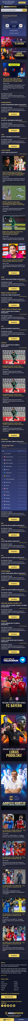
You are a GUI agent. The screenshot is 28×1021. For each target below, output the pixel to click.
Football (3, 988)
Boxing (15, 981)
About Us (16, 989)
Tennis (2, 989)
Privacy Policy (4, 984)
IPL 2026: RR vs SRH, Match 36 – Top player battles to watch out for (14, 858)
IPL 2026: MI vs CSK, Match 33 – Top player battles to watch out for (13, 914)
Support (16, 985)
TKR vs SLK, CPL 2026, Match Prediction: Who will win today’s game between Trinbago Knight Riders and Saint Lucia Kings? (13, 80)
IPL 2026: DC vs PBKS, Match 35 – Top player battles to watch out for (14, 831)
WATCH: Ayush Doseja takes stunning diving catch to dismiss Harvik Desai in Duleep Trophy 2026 (13, 203)
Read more (14, 114)
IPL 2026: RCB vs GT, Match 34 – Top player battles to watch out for (14, 886)
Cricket (2, 981)
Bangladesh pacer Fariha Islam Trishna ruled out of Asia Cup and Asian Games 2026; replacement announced (13, 366)
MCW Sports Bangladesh (14, 1016)
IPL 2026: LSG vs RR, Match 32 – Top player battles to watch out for (14, 943)
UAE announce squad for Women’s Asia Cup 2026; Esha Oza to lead (13, 260)
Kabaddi (16, 984)
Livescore (21, 1019)
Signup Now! (22, 2)
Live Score (16, 988)
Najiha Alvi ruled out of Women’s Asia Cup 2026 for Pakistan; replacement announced (13, 233)
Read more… (4, 975)
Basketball (3, 985)
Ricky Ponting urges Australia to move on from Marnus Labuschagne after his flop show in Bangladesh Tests (14, 173)
